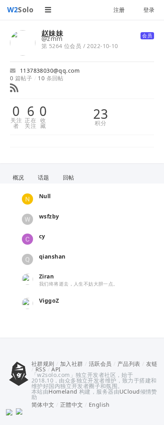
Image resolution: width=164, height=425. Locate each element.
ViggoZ (49, 300)
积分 (100, 123)
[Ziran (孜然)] (27, 278)
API (56, 369)
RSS (40, 369)
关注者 (16, 123)
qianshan (52, 256)
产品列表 (129, 363)
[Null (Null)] (27, 198)
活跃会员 (100, 363)
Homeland (63, 391)
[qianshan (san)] (27, 258)
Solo (20, 9)
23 (100, 114)
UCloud (129, 391)
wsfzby (49, 216)
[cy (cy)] (27, 238)
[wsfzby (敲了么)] (27, 218)
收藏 (43, 123)
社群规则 (43, 363)
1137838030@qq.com (49, 70)
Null (45, 196)
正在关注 (30, 123)
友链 (152, 363)
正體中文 (71, 404)
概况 (18, 177)
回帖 (68, 177)
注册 (119, 10)
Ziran (46, 276)
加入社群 (71, 363)
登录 (149, 10)
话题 (43, 177)
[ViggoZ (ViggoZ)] (27, 302)
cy (42, 236)
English (99, 404)
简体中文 (43, 404)
